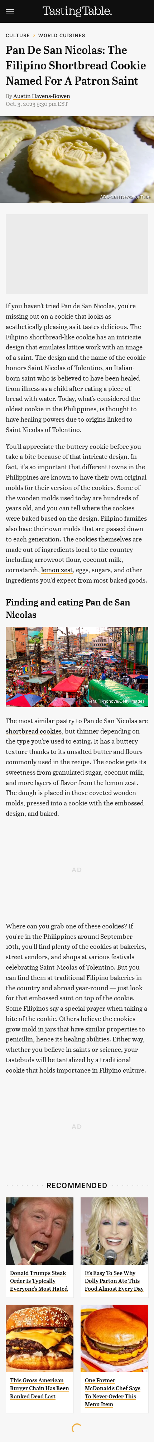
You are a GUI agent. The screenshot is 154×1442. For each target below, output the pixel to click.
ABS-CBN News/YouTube (125, 197)
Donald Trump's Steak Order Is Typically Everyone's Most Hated (39, 1281)
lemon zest (57, 569)
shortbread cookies (34, 730)
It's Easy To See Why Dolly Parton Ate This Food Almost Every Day (114, 1281)
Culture (18, 35)
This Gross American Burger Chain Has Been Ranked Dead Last (39, 1388)
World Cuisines (61, 35)
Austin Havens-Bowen (41, 96)
